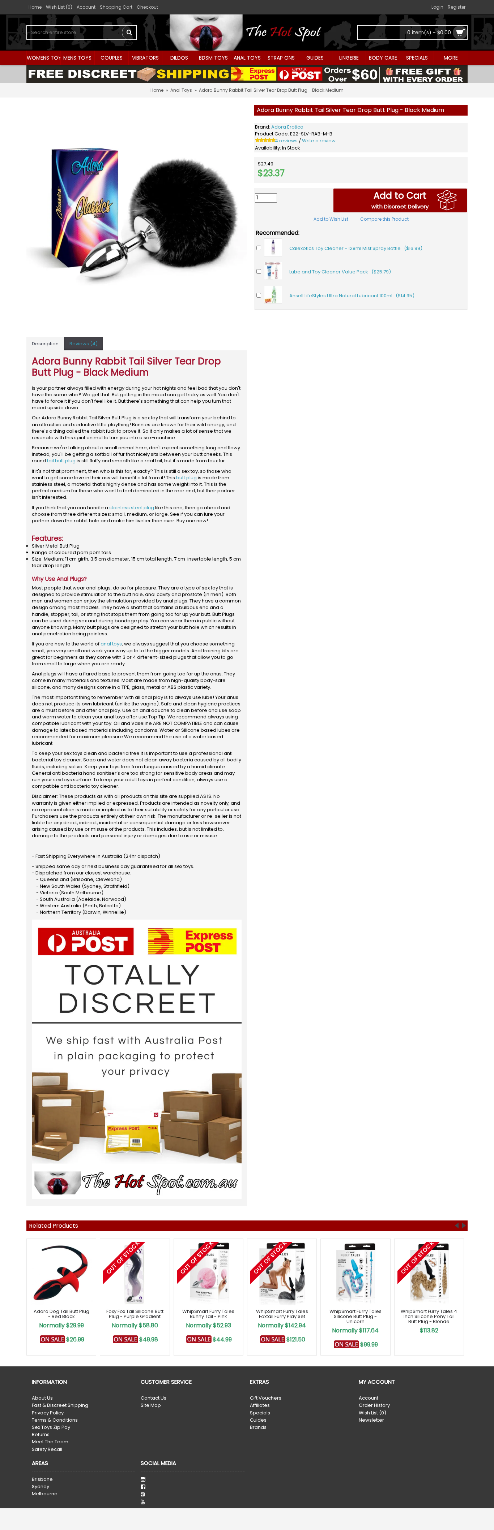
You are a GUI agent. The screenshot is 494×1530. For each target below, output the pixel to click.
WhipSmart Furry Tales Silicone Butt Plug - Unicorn (355, 1316)
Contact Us (153, 1398)
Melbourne (45, 1494)
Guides (258, 1420)
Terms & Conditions (55, 1420)
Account (368, 1398)
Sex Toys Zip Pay (51, 1427)
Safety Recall (47, 1449)
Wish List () (372, 1413)
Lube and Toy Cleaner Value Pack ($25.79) (340, 271)
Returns (41, 1434)
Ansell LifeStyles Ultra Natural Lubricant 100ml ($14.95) (351, 295)
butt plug (186, 477)
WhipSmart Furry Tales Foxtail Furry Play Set (282, 1314)
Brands (258, 1427)
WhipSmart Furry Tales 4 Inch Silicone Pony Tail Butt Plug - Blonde (429, 1316)
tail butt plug (61, 460)
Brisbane (42, 1479)
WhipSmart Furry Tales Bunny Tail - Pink (208, 1314)
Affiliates (260, 1405)
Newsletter (371, 1420)
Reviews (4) (83, 343)
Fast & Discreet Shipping (60, 1405)
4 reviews (286, 140)
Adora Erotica (287, 127)
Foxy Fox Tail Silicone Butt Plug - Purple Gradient (134, 1314)
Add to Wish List (331, 219)
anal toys (111, 643)
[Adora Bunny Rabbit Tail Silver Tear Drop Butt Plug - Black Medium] (136, 215)
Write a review (319, 140)
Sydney (40, 1486)
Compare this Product (384, 219)
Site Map (151, 1405)
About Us (42, 1398)
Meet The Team (50, 1442)
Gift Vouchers (265, 1398)
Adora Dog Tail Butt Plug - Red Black (61, 1314)
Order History (374, 1405)
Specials (260, 1413)
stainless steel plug (131, 507)
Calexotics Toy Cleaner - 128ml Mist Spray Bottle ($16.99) (355, 248)
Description (45, 343)
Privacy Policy (48, 1413)
